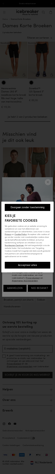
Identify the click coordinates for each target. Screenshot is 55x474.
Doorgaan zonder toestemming (27, 207)
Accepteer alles (27, 265)
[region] (27, 237)
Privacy (8, 234)
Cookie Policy (21, 234)
